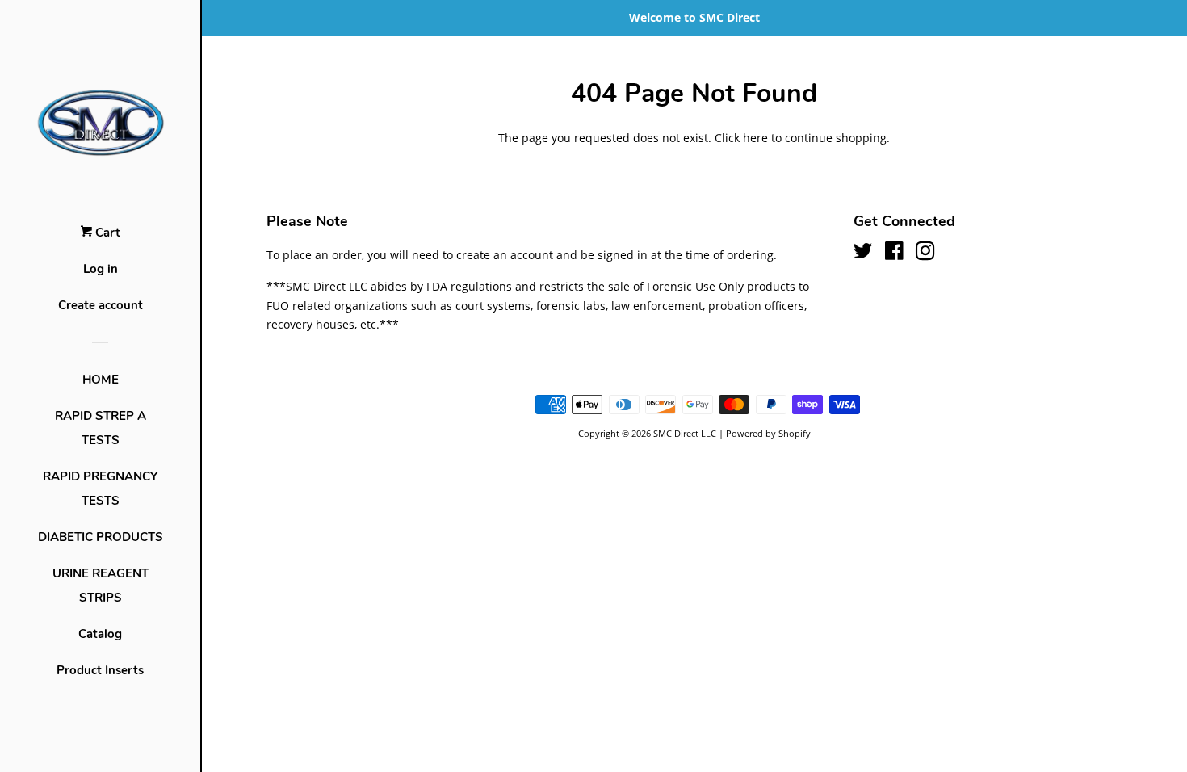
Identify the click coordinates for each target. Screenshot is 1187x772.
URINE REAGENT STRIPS (100, 585)
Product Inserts (100, 670)
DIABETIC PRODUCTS (100, 537)
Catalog (100, 634)
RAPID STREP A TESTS (100, 428)
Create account (100, 305)
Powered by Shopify (768, 433)
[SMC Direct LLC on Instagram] (925, 254)
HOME (100, 379)
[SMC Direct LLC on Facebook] (894, 254)
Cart (106, 232)
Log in (100, 269)
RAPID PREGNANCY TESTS (100, 488)
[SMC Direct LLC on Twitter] (863, 254)
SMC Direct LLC (684, 433)
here (755, 137)
